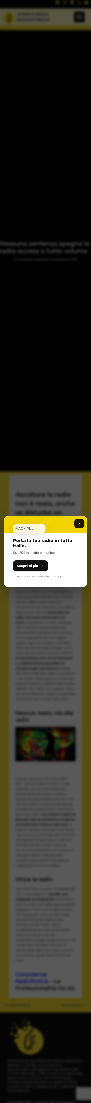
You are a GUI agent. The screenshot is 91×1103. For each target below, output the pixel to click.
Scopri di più (27, 566)
